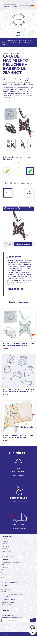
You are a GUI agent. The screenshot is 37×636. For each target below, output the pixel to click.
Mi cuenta (4, 580)
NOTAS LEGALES (5, 564)
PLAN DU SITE (5, 567)
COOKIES (3, 572)
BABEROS (4, 543)
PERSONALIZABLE (6, 551)
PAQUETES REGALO (6, 554)
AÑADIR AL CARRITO (23, 244)
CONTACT (4, 577)
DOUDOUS (4, 538)
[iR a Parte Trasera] (19, 208)
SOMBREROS (5, 546)
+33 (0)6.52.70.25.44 (6, 604)
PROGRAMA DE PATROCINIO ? (10, 582)
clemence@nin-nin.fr (7, 607)
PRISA (3, 575)
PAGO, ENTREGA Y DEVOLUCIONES (10, 562)
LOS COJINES (4, 549)
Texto (29, 210)
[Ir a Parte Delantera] (5, 208)
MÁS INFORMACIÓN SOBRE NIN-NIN (13, 594)
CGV (2, 570)
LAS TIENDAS (6, 596)
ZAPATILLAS (4, 541)
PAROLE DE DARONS (9, 599)
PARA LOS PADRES (6, 556)
